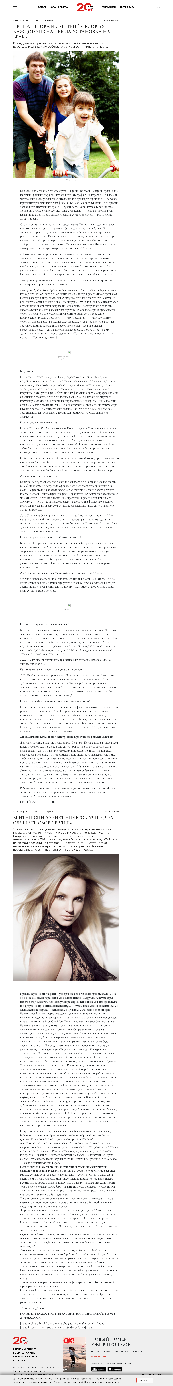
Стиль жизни (109, 7)
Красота (63, 7)
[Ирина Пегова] (69, 605)
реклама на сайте (24, 1353)
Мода (52, 7)
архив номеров (98, 1356)
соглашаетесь (68, 1381)
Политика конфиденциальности (29, 1371)
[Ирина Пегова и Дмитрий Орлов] (69, 352)
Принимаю (145, 1380)
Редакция (19, 1360)
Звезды (42, 7)
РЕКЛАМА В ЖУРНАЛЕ (25, 1357)
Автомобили (127, 7)
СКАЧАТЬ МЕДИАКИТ (24, 1349)
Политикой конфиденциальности (101, 1381)
